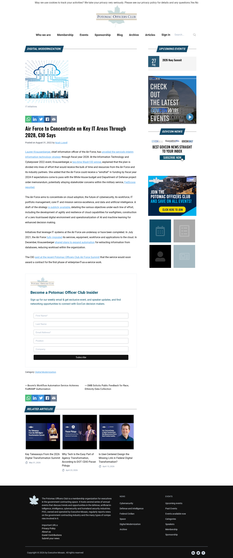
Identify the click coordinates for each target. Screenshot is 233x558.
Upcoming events (173, 503)
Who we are (43, 35)
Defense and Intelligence (131, 508)
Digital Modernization (45, 372)
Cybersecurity (126, 503)
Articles (150, 35)
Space (123, 519)
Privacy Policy (48, 528)
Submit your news (50, 538)
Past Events (171, 508)
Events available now (175, 513)
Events (84, 35)
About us (46, 531)
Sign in (166, 34)
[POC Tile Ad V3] (172, 196)
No (196, 2)
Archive (134, 35)
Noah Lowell (61, 142)
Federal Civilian (127, 513)
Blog (120, 35)
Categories (170, 519)
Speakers (169, 524)
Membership (65, 35)
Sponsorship (103, 35)
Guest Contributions (52, 535)
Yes (192, 2)
